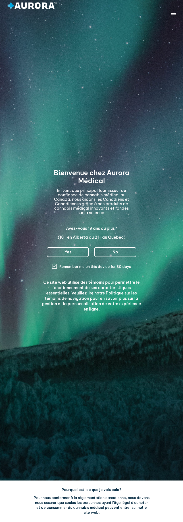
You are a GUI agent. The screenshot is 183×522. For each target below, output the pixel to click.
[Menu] (173, 14)
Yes (67, 252)
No (115, 252)
